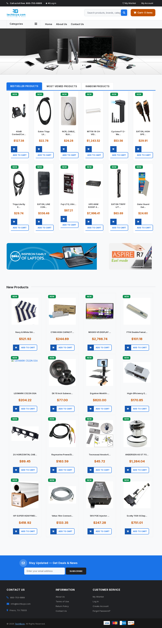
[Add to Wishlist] (29, 159)
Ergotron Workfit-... (99, 393)
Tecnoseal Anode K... (100, 454)
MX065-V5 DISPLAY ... (99, 332)
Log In (96, 601)
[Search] (124, 12)
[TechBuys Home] (23, 13)
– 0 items (145, 12)
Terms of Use (62, 601)
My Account (147, 3)
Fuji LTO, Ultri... (68, 204)
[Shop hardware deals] (81, 51)
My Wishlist (130, 3)
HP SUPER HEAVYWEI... (25, 515)
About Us (61, 24)
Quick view (20, 159)
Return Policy (62, 606)
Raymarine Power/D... (62, 454)
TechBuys (20, 623)
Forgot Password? (101, 611)
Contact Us (77, 24)
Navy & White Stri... (25, 332)
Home (48, 24)
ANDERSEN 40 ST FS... (137, 454)
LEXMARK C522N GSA (25, 393)
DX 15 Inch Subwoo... (62, 393)
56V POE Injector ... (99, 515)
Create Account (101, 606)
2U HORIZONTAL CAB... (25, 454)
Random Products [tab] (98, 86)
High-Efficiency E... (137, 393)
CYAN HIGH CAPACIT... (62, 332)
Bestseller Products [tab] (24, 86)
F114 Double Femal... (137, 332)
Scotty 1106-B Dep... (137, 515)
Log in (53, 3)
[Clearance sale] (130, 256)
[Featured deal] (52, 256)
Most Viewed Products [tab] (62, 86)
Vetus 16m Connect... (62, 515)
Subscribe (76, 571)
